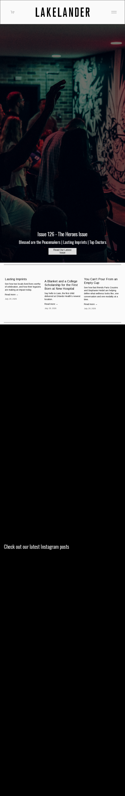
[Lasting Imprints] (23, 274)
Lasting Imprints (16, 279)
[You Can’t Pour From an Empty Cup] (102, 274)
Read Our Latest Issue (62, 251)
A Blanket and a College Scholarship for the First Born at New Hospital (61, 285)
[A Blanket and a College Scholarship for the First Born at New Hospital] (63, 275)
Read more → (11, 294)
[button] (116, 269)
